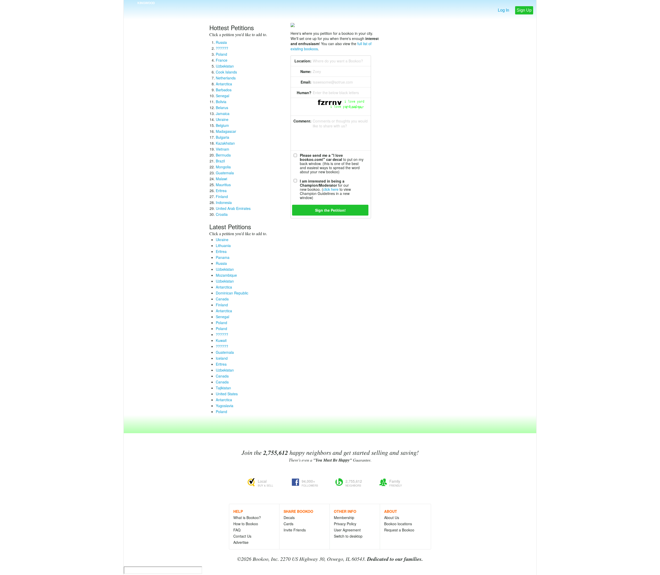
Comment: (302, 121)
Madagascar (226, 131)
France (221, 60)
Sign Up (524, 10)
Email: (306, 82)
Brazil (220, 160)
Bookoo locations (398, 523)
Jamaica (222, 113)
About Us (391, 517)
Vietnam (222, 149)
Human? (304, 92)
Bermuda (223, 155)
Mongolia (223, 166)
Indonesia (224, 202)
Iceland (222, 358)
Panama (222, 257)
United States (227, 393)
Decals (289, 517)
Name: (305, 71)
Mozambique (226, 275)
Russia (221, 42)
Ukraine (222, 119)
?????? (222, 48)
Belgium (222, 125)
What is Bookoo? (247, 517)
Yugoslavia (224, 405)
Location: (302, 60)
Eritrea (221, 190)
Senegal (222, 95)
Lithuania (223, 245)
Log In (503, 10)
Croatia (222, 214)
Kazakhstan (225, 143)
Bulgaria (222, 137)
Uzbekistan (225, 66)
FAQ (237, 529)
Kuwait (221, 340)
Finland (222, 196)
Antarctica (224, 83)
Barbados (224, 89)
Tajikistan (223, 387)
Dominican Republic (232, 292)
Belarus (222, 107)
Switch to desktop (348, 536)
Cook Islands (226, 72)
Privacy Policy (345, 523)
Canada (222, 298)
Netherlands (226, 77)
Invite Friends (295, 529)
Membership (344, 517)
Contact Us (242, 536)
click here (331, 189)
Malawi (221, 178)
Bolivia (221, 101)
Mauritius (223, 184)
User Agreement (347, 529)
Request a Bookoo (399, 529)
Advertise (241, 542)
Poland (221, 54)
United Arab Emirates (233, 208)
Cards (288, 523)
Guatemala (225, 172)
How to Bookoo (245, 523)
